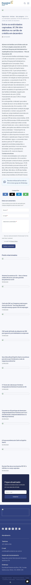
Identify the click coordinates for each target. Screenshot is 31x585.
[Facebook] (5, 194)
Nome (5, 210)
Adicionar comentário (10, 221)
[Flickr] (19, 529)
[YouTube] (13, 529)
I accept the (11, 241)
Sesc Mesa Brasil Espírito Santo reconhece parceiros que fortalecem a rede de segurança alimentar (15, 359)
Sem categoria (20, 16)
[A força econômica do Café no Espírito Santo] (15, 430)
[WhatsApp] (25, 194)
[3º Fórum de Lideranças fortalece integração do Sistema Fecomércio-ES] (15, 374)
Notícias (12, 16)
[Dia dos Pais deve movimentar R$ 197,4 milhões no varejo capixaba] (15, 456)
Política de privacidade (22, 579)
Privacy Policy (14, 241)
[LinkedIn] (19, 194)
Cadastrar (15, 496)
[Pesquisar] (25, 3)
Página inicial (5, 16)
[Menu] (28, 3)
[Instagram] (9, 529)
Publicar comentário (8, 246)
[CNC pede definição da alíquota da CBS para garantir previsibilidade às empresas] (15, 321)
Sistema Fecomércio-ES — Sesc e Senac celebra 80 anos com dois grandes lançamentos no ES (14, 277)
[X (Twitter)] (12, 194)
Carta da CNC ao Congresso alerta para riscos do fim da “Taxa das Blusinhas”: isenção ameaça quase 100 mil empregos (15, 305)
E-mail (5, 216)
